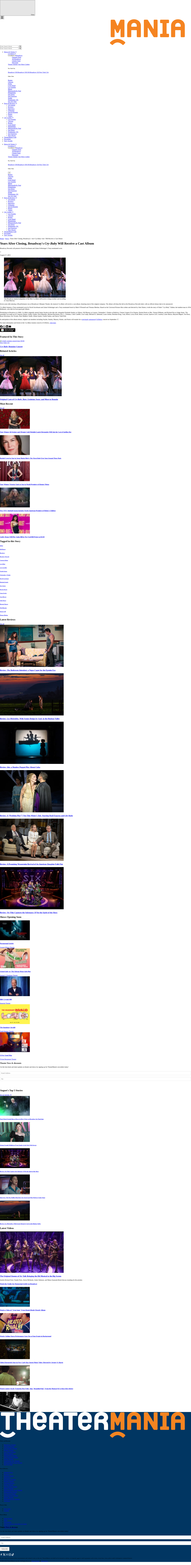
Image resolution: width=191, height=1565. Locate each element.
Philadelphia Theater (10, 1455)
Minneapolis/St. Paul (14, 91)
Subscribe (5, 1085)
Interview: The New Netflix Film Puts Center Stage (22, 1197)
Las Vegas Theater (10, 1452)
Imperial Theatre (5, 1003)
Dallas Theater (8, 1485)
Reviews (10, 107)
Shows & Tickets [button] (9, 52)
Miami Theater (8, 1454)
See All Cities (12, 102)
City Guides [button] (8, 118)
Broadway (19, 55)
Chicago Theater (9, 1447)
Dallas (10, 84)
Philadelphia (12, 93)
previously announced (89, 319)
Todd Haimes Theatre (7, 1031)
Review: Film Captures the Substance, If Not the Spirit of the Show (19, 1171)
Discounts (15, 62)
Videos (10, 116)
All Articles (11, 105)
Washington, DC (13, 100)
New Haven (12, 135)
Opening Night (8, 1476)
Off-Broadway (20, 72)
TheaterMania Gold (10, 137)
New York (7, 1509)
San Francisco (12, 96)
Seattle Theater (8, 1459)
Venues (10, 64)
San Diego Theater (10, 1494)
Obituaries (11, 110)
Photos (10, 114)
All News (7, 1501)
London (6, 1511)
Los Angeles (12, 87)
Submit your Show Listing (21, 64)
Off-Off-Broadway (31, 72)
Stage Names (8, 1518)
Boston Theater (9, 1450)
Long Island (12, 85)
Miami (10, 89)
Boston (10, 80)
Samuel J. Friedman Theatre (9, 975)
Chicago (10, 82)
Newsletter (7, 139)
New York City (5, 343)
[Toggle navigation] (2, 17)
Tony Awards (8, 141)
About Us (7, 1526)
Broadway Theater (10, 1445)
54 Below (99, 319)
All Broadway (16, 59)
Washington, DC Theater (12, 1461)
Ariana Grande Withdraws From (18, 1145)
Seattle (10, 98)
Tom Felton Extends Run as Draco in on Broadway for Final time (22, 1119)
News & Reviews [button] (10, 103)
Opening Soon (16, 57)
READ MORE (5, 1095)
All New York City (43, 72)
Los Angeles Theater (10, 1448)
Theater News (8, 1472)
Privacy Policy (35, 1561)
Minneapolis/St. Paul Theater (13, 1463)
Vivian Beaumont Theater (8, 1059)
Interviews (11, 109)
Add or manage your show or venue (15, 1524)
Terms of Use (44, 1561)
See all (2, 355)
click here (53, 323)
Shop (5, 1520)
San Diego (11, 94)
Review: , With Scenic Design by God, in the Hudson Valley (20, 1224)
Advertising (7, 1522)
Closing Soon (16, 61)
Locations (11, 54)
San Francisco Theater (11, 1457)
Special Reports (13, 112)
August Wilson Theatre (7, 947)
